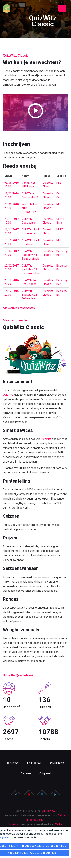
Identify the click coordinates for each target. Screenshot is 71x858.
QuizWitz (8, 394)
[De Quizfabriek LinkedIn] (55, 794)
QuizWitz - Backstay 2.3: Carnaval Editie (31, 269)
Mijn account (35, 763)
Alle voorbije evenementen (19, 307)
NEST (59, 182)
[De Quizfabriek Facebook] (15, 794)
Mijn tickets (58, 763)
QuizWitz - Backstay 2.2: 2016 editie (29, 294)
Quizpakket (45, 773)
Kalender (14, 763)
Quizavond (26, 773)
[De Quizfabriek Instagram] (42, 794)
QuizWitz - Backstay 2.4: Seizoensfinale (31, 255)
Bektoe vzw (48, 810)
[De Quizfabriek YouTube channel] (29, 794)
